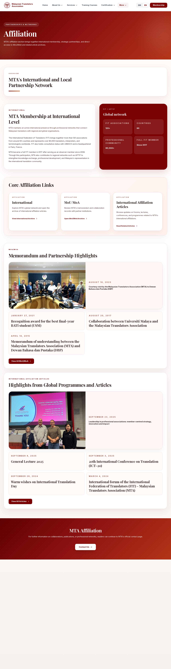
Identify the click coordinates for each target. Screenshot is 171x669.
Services (71, 5)
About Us (56, 5)
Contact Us (84, 547)
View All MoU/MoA (19, 361)
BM (139, 5)
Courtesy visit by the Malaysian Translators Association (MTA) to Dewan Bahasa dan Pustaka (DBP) (122, 288)
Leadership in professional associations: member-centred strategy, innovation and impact (120, 422)
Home (45, 5)
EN (145, 5)
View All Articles (19, 501)
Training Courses (89, 5)
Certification (107, 5)
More (121, 5)
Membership (158, 5)
